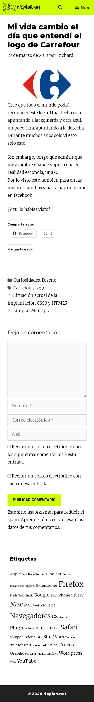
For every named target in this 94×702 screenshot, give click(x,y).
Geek (21, 595)
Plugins (18, 628)
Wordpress (70, 653)
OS (55, 616)
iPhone (63, 595)
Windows (52, 653)
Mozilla (37, 605)
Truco (52, 645)
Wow (13, 661)
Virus (33, 653)
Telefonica (19, 645)
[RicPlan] (22, 7)
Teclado (70, 637)
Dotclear (68, 574)
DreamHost (17, 585)
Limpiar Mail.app (31, 310)
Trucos (66, 645)
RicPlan (54, 628)
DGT (59, 574)
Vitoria (41, 653)
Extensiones (47, 585)
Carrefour (23, 288)
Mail (28, 605)
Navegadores (30, 616)
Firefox (71, 584)
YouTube (26, 661)
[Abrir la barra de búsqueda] (60, 7)
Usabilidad (19, 653)
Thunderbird (38, 645)
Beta (24, 574)
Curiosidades (26, 280)
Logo (40, 288)
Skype (15, 637)
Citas (50, 574)
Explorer (30, 585)
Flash (13, 595)
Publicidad (42, 628)
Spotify (38, 637)
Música (49, 605)
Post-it (31, 628)
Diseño (49, 280)
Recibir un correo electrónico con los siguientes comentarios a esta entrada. (44, 454)
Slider (27, 637)
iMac (53, 595)
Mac (16, 604)
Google (41, 595)
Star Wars (53, 637)
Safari (69, 627)
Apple (15, 574)
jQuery (77, 595)
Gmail (29, 595)
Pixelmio (64, 617)
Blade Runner (36, 574)
